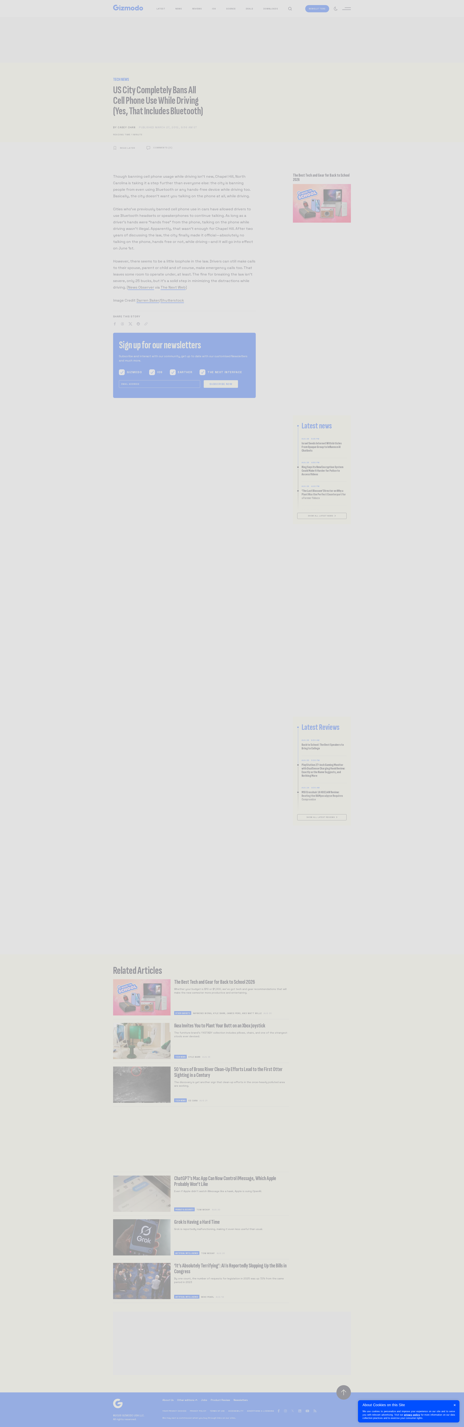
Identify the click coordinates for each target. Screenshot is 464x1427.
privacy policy (412, 1414)
